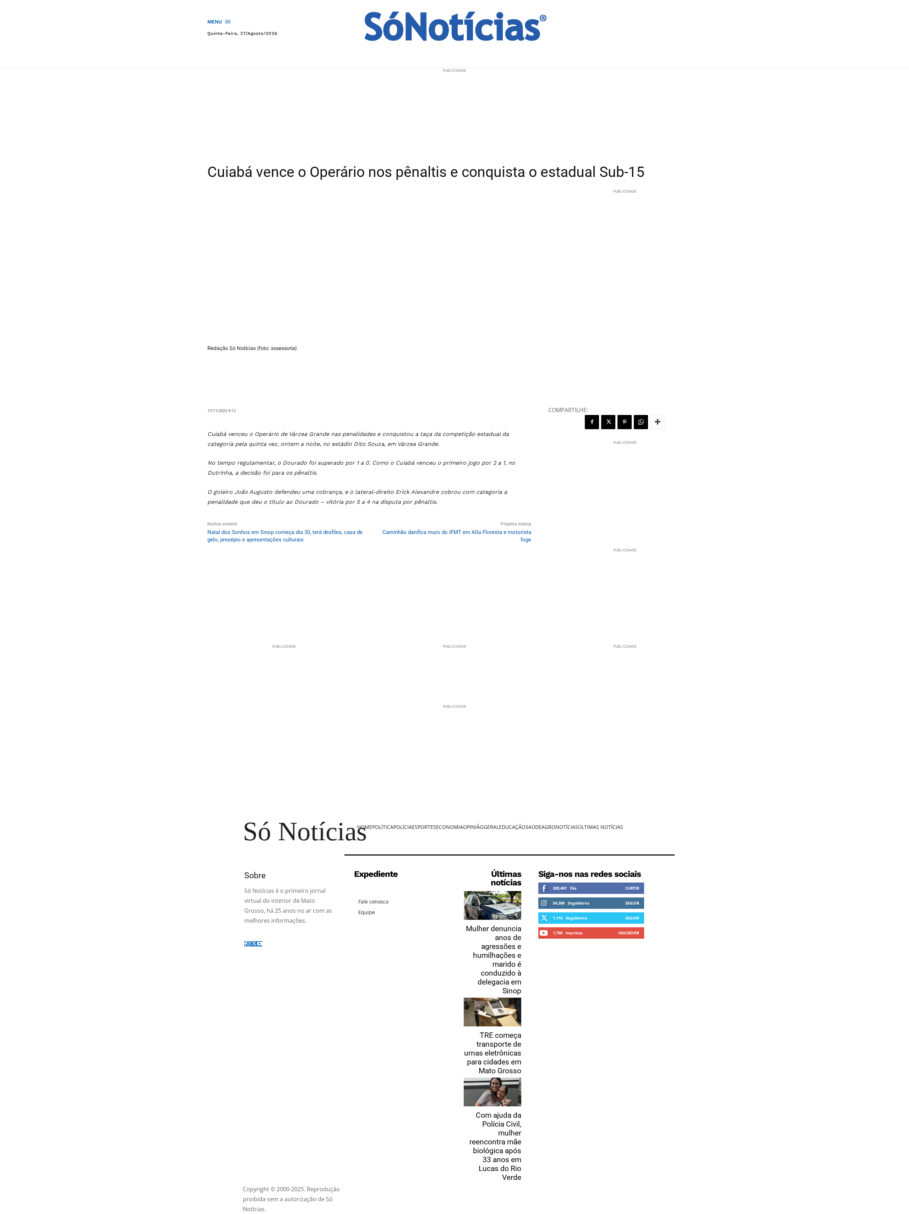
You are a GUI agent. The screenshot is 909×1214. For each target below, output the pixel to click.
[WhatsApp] (641, 422)
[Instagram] (249, 943)
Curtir (632, 888)
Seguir (632, 903)
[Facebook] (592, 422)
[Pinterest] (624, 422)
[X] (608, 422)
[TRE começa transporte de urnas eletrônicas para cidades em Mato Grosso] (492, 1012)
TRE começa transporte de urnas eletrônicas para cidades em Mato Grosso (492, 1053)
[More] (657, 422)
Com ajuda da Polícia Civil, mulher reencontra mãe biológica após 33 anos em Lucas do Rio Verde (495, 1146)
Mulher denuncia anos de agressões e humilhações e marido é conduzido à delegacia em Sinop (493, 959)
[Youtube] (259, 943)
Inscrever (628, 932)
